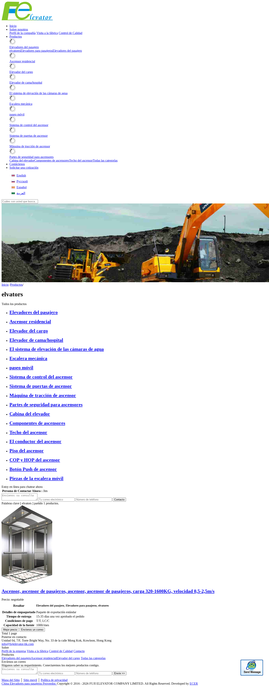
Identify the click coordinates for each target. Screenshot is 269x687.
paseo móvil (16, 114)
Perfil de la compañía (22, 33)
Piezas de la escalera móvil (36, 478)
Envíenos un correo (32, 629)
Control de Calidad (70, 33)
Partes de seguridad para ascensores (31, 157)
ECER (194, 683)
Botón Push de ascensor (33, 469)
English (21, 175)
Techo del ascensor (81, 160)
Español (22, 187)
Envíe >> (119, 673)
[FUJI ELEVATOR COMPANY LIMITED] (27, 19)
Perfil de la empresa (14, 651)
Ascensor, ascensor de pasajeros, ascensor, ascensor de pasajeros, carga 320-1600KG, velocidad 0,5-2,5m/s (108, 591)
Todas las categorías (105, 160)
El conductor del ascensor (35, 441)
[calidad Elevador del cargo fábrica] (12, 68)
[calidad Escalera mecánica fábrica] (12, 100)
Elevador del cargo (21, 72)
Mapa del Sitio (11, 680)
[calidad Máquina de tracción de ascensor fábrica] (12, 142)
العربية (21, 193)
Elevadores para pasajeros (36, 50)
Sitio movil (30, 680)
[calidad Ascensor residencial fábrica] (12, 57)
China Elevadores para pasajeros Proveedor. (29, 683)
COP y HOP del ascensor (34, 459)
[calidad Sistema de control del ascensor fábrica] (12, 121)
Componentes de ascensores (51, 160)
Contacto (119, 499)
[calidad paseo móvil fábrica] (12, 111)
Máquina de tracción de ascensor (29, 146)
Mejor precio (10, 629)
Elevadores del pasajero (24, 47)
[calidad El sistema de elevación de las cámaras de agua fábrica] (12, 89)
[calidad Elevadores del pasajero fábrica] (12, 43)
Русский (22, 181)
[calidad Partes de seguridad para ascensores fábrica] (12, 153)
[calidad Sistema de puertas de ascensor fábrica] (12, 132)
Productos (16, 284)
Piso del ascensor (26, 450)
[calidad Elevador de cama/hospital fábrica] (12, 79)
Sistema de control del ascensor (28, 125)
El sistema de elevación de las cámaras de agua (38, 93)
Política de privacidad (54, 680)
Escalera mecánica (20, 103)
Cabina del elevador (21, 160)
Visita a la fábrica (47, 33)
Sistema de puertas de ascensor (28, 135)
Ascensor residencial (22, 61)
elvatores (14, 50)
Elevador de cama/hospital (25, 82)
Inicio (5, 284)
